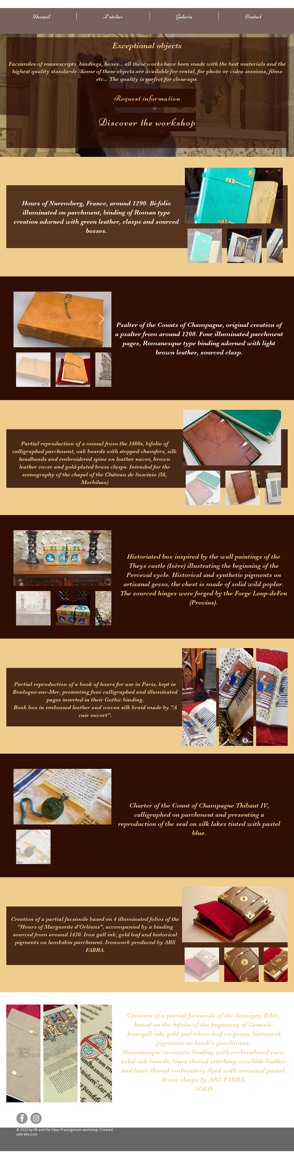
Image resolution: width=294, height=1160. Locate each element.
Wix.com (30, 1134)
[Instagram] (36, 1118)
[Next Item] (273, 195)
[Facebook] (22, 1118)
